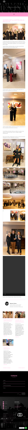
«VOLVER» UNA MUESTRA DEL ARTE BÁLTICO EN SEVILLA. (19, 321)
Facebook (6, 403)
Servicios (4, 416)
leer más (5, 335)
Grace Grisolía (5, 413)
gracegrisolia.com (17, 407)
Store (4, 423)
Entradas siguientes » (22, 367)
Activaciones (5, 418)
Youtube (6, 408)
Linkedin (6, 406)
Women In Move (7, 23)
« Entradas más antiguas (6, 367)
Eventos (15, 23)
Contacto (4, 421)
